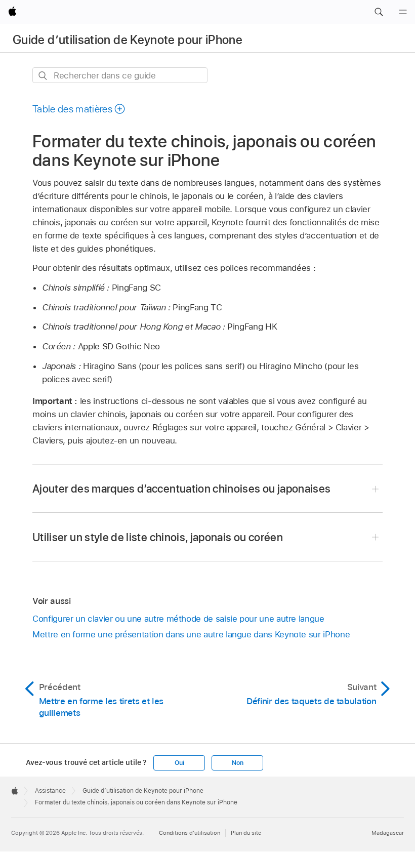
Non (237, 762)
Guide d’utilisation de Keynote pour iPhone (127, 39)
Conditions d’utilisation (189, 832)
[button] (378, 12)
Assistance (50, 790)
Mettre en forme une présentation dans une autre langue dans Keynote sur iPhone (191, 634)
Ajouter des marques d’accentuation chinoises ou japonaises (181, 488)
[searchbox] (120, 75)
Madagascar (387, 832)
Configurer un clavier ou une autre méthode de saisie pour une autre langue (178, 619)
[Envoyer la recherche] (43, 75)
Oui (179, 762)
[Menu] (403, 12)
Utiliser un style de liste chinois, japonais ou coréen (157, 537)
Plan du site (246, 832)
